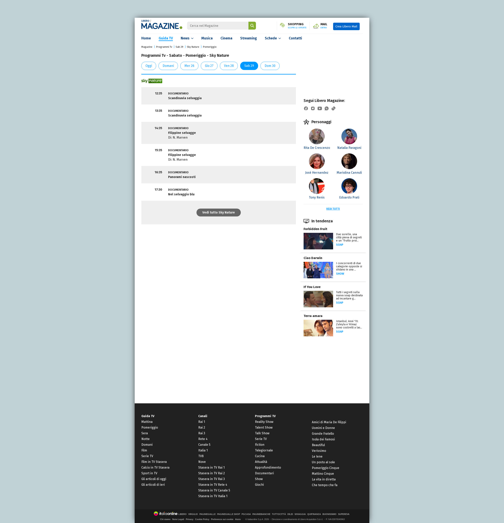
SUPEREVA (343, 514)
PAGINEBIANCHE (261, 514)
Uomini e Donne (323, 428)
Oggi (148, 66)
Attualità (261, 462)
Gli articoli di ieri (153, 485)
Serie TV (147, 456)
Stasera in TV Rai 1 (211, 467)
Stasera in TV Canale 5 (214, 490)
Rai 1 (201, 422)
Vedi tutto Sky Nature (218, 212)
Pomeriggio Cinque (325, 468)
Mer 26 (189, 66)
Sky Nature (193, 46)
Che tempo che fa (324, 485)
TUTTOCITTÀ (279, 514)
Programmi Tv (164, 46)
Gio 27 (209, 66)
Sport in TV (149, 473)
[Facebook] (306, 108)
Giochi (259, 485)
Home (146, 38)
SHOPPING (297, 26)
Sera (144, 433)
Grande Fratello (323, 433)
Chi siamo (165, 519)
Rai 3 (201, 433)
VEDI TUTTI (333, 209)
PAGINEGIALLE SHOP (228, 514)
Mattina (147, 422)
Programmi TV (265, 416)
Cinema (226, 38)
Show (340, 273)
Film (144, 450)
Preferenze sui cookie (222, 519)
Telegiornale (264, 450)
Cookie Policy (202, 519)
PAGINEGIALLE (207, 514)
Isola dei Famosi (323, 439)
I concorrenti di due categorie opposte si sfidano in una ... (349, 266)
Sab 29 (179, 46)
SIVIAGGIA (300, 514)
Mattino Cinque (323, 473)
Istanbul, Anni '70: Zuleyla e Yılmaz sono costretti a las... (349, 324)
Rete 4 (203, 439)
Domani (168, 66)
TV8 (201, 456)
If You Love (312, 287)
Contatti (295, 38)
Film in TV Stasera (154, 462)
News (185, 38)
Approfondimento (268, 467)
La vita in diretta (324, 479)
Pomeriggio (210, 46)
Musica (207, 38)
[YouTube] (319, 108)
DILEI (290, 514)
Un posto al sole (323, 462)
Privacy (189, 519)
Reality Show (264, 422)
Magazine (146, 46)
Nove (202, 462)
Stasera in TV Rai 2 (211, 473)
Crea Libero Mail (346, 26)
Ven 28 (229, 66)
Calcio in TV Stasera (155, 467)
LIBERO (145, 21)
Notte (145, 439)
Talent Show (263, 427)
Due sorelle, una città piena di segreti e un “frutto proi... (349, 237)
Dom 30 (270, 66)
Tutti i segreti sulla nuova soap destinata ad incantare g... (349, 295)
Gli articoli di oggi (153, 479)
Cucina (260, 456)
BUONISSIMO (329, 514)
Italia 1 (203, 450)
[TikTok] (333, 108)
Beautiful (318, 445)
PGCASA (246, 514)
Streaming (248, 38)
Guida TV (166, 38)
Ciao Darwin (313, 258)
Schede (271, 38)
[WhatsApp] (326, 108)
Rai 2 (201, 427)
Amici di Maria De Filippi (329, 422)
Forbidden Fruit (315, 229)
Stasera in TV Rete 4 (212, 485)
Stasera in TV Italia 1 (212, 496)
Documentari (264, 473)
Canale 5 (204, 445)
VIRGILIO (193, 514)
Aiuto (238, 519)
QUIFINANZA (314, 514)
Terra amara (313, 316)
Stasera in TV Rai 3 (211, 479)
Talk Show (262, 433)
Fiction (259, 445)
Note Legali (178, 519)
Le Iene (317, 456)
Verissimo (319, 451)
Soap (339, 244)
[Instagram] (312, 108)
